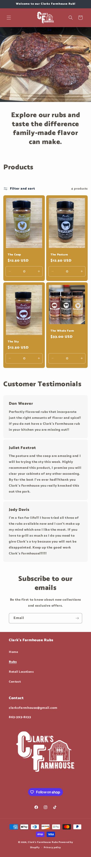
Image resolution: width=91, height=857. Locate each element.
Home (13, 652)
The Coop (14, 255)
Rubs (13, 662)
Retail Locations (21, 671)
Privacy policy (52, 848)
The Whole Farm (62, 331)
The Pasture (59, 255)
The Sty (13, 342)
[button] (9, 17)
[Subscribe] (77, 618)
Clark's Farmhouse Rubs (43, 842)
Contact (15, 681)
